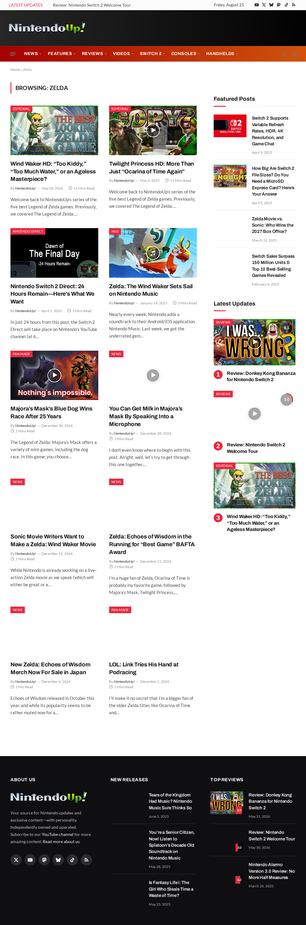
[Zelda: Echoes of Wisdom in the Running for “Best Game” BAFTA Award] (153, 503)
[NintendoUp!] (47, 28)
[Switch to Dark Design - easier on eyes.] (284, 54)
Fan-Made (21, 354)
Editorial (21, 109)
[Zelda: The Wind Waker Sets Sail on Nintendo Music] (153, 252)
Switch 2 (150, 53)
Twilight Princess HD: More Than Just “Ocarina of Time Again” (151, 168)
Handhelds (220, 53)
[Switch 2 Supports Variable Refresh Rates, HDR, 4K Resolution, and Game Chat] (230, 126)
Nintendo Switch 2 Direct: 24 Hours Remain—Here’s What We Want (52, 294)
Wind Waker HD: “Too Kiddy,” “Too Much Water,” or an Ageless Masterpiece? (53, 171)
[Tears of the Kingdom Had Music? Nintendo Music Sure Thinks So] (127, 802)
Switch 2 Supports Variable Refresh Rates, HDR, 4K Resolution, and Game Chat (270, 131)
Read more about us (61, 841)
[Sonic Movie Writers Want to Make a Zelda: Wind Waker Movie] (54, 503)
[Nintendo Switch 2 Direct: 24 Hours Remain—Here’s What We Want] (54, 252)
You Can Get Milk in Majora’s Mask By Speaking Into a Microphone (146, 416)
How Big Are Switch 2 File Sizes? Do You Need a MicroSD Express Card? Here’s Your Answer (273, 181)
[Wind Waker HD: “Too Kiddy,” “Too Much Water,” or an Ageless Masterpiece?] (54, 130)
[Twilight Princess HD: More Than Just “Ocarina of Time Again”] (153, 130)
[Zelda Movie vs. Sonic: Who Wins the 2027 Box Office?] (230, 226)
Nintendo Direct (28, 231)
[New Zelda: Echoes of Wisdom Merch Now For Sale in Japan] (54, 631)
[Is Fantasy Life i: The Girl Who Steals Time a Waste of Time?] (127, 890)
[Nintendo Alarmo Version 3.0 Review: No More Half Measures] (226, 872)
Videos (121, 53)
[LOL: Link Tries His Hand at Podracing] (153, 631)
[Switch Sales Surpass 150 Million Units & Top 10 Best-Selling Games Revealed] (230, 264)
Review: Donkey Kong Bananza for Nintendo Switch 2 (261, 376)
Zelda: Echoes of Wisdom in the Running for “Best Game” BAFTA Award (152, 544)
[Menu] (13, 54)
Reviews (92, 53)
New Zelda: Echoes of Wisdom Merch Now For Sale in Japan (50, 668)
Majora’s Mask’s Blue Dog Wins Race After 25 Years (51, 412)
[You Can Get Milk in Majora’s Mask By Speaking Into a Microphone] (153, 375)
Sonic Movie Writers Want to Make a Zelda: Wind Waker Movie (53, 540)
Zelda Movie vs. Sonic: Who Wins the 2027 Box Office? (272, 225)
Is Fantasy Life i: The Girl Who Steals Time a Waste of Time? (171, 889)
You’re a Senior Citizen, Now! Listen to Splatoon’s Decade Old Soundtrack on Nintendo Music (172, 845)
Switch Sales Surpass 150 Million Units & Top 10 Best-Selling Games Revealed (273, 266)
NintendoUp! (25, 188)
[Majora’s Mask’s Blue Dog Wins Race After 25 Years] (54, 375)
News (31, 53)
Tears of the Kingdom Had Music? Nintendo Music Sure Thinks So (170, 801)
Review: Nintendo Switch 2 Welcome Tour (92, 4)
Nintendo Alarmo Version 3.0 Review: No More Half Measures (272, 871)
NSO (115, 231)
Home (15, 69)
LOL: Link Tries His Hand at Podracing (143, 668)
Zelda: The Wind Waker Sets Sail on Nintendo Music (151, 290)
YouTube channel (58, 834)
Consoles (183, 53)
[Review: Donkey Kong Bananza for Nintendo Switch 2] (255, 342)
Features (60, 53)
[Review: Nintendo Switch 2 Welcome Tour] (255, 414)
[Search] (294, 54)
